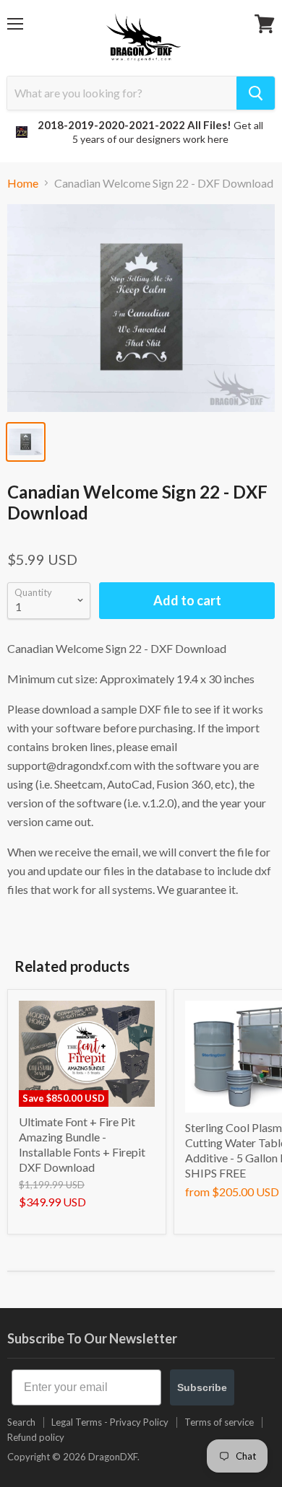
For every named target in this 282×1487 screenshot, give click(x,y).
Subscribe (202, 1387)
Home (22, 183)
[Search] (255, 93)
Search (21, 1422)
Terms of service (219, 1422)
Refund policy (35, 1437)
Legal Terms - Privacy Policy (109, 1422)
